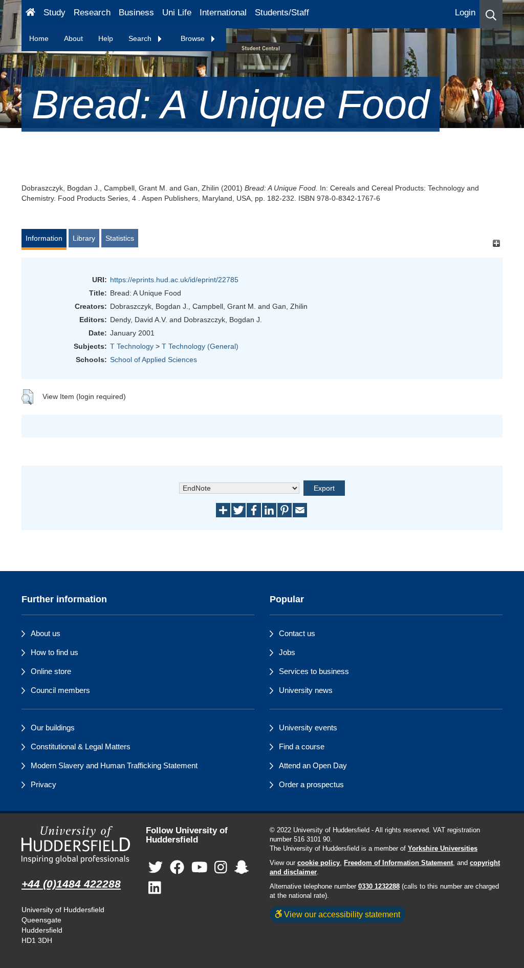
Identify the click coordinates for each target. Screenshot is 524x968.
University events (308, 727)
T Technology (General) (200, 346)
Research (92, 12)
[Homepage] (30, 14)
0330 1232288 (379, 886)
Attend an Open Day (313, 765)
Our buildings (53, 727)
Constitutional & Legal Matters (80, 746)
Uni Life (176, 12)
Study (54, 12)
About (73, 38)
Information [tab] (44, 238)
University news (306, 690)
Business (136, 12)
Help (105, 38)
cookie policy (318, 863)
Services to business (314, 671)
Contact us (297, 633)
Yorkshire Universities (442, 848)
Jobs (287, 652)
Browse (194, 38)
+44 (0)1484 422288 (71, 884)
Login (465, 12)
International (223, 12)
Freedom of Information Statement (398, 863)
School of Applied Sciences (153, 359)
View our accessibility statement (341, 914)
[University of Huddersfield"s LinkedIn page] (154, 888)
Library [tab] (84, 238)
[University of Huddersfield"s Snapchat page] (241, 868)
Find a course (301, 746)
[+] (496, 243)
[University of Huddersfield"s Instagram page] (220, 868)
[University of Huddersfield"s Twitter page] (155, 868)
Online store (51, 671)
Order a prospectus (311, 784)
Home (39, 38)
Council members (60, 690)
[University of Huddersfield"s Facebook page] (177, 868)
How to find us (54, 652)
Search (141, 38)
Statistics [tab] (119, 238)
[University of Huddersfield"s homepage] (75, 845)
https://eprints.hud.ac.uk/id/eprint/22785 (174, 280)
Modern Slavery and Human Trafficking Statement (114, 765)
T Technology (132, 346)
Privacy (43, 784)
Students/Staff (282, 12)
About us (45, 633)
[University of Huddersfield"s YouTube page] (199, 868)
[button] (491, 14)
